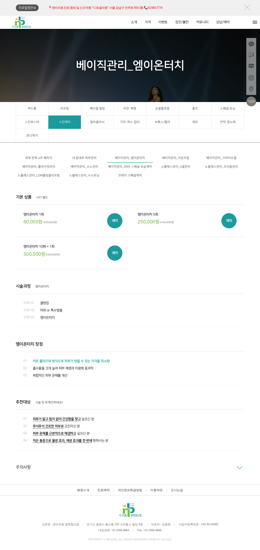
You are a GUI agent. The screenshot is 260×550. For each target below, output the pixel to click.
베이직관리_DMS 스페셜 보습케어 (130, 166)
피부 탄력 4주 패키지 (38, 158)
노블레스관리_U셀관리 (175, 166)
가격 (148, 22)
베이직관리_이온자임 (175, 158)
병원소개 (83, 490)
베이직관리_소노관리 (84, 166)
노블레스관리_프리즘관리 (221, 166)
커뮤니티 (202, 22)
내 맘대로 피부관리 (84, 158)
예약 (115, 221)
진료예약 (103, 490)
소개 (134, 22)
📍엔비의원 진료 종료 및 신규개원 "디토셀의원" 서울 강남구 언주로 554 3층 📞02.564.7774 (105, 7)
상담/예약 (223, 22)
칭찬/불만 (182, 22)
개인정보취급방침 (130, 490)
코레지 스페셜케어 (130, 175)
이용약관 (156, 490)
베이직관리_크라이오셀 (221, 158)
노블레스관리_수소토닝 (84, 175)
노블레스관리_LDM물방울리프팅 (39, 175)
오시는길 (177, 490)
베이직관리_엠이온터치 (130, 158)
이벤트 (162, 22)
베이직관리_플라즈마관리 (38, 166)
